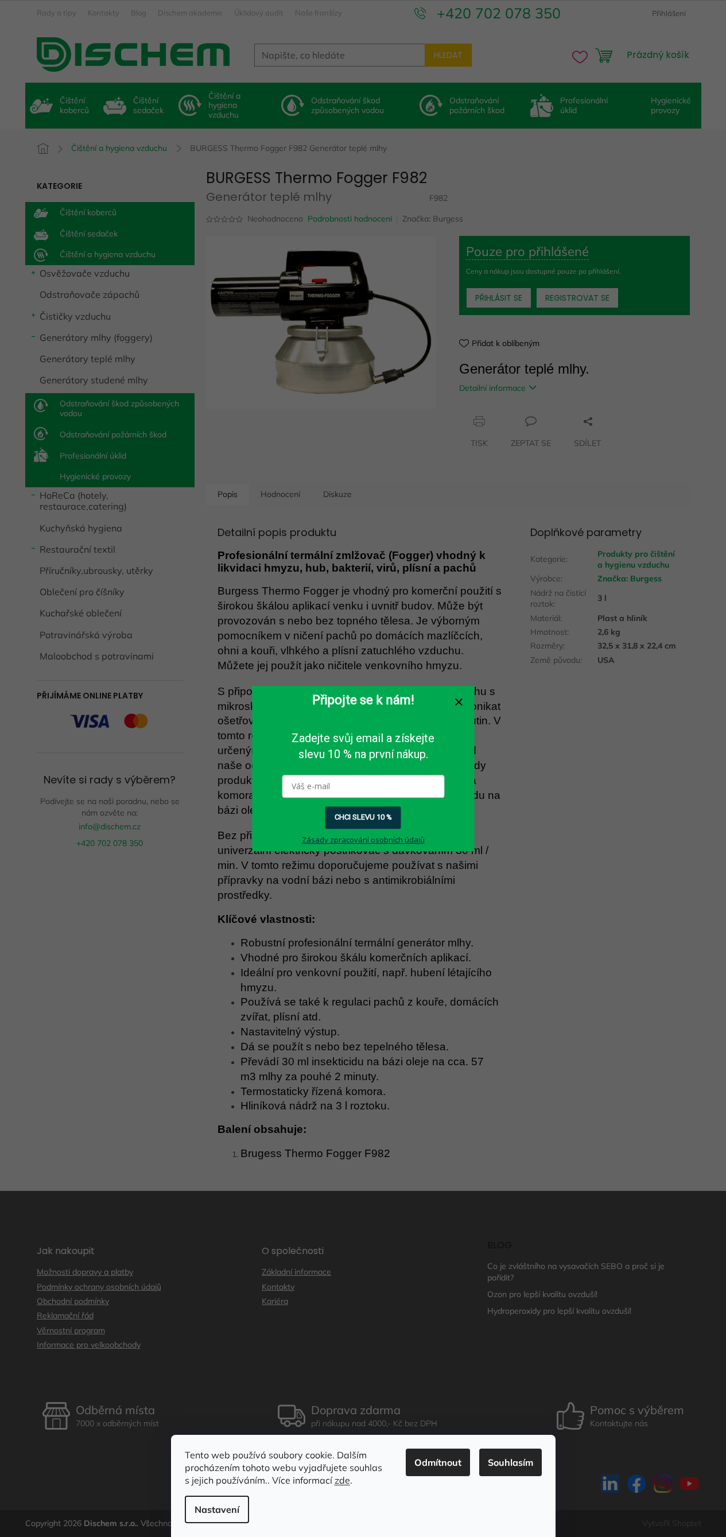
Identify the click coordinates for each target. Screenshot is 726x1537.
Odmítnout (437, 1462)
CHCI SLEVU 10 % (363, 817)
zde (342, 1480)
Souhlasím (510, 1462)
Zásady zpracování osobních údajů (363, 840)
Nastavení (217, 1509)
